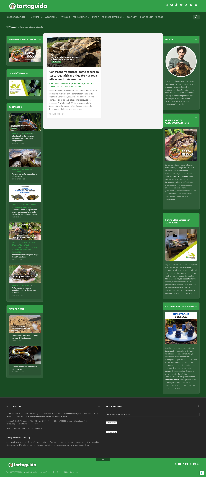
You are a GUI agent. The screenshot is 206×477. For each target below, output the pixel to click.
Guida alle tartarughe (60, 84)
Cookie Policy (24, 438)
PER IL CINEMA (80, 17)
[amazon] (186, 5)
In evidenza (77, 84)
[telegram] (191, 5)
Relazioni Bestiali (172, 380)
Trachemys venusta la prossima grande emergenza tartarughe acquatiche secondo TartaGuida (24, 212)
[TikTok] (176, 5)
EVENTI (96, 17)
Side (67, 87)
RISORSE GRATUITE (16, 17)
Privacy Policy (12, 438)
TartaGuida (75, 87)
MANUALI (35, 17)
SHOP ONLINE (146, 17)
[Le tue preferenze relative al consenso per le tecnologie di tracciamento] (202, 473)
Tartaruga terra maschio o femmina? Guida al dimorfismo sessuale (24, 290)
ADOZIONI (50, 17)
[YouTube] (171, 5)
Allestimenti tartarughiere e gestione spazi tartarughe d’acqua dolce (23, 138)
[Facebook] (181, 5)
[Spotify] (196, 5)
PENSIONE (65, 17)
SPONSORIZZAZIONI (112, 17)
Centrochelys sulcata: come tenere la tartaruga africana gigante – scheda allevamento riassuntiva (74, 75)
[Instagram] (166, 5)
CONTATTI (132, 17)
